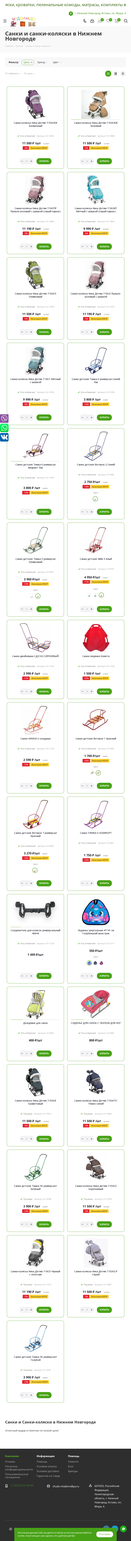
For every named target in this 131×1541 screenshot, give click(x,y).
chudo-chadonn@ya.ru (66, 1486)
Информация (46, 1456)
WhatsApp (123, 1528)
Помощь (42, 1461)
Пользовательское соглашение (16, 1475)
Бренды (73, 1471)
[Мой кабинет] (92, 21)
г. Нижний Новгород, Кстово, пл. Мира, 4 (100, 13)
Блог (71, 1466)
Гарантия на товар (48, 1476)
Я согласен (104, 1534)
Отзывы (10, 1461)
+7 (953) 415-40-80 (22, 1485)
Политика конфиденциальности (19, 1468)
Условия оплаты (47, 1466)
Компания (12, 1456)
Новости (73, 1461)
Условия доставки (48, 1471)
